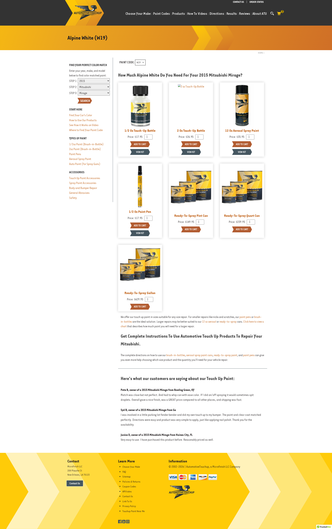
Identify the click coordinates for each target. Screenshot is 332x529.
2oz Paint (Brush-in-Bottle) (85, 149)
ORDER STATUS (257, 2)
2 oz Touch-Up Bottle (191, 130)
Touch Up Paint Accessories (84, 178)
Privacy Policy (129, 506)
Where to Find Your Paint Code (86, 130)
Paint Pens (75, 154)
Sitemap (126, 476)
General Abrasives (79, 192)
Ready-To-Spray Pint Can (191, 215)
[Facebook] (120, 521)
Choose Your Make (131, 466)
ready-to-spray (228, 321)
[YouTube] (124, 521)
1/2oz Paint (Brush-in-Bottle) (86, 144)
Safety (73, 197)
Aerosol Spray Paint (80, 159)
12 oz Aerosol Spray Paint (242, 130)
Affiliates (127, 491)
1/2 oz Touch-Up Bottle (139, 130)
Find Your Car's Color (80, 115)
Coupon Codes (129, 486)
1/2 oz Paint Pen (140, 212)
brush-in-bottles (175, 355)
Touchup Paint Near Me (133, 511)
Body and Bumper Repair (83, 188)
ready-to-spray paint (225, 355)
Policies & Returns (131, 481)
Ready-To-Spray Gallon (139, 293)
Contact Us (75, 483)
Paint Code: (127, 62)
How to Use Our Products (83, 120)
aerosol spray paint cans (199, 355)
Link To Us (127, 501)
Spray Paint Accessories (82, 183)
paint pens (245, 317)
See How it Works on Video (83, 125)
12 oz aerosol (209, 321)
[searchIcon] (272, 13)
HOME (260, 53)
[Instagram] (128, 521)
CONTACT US (238, 2)
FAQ (124, 471)
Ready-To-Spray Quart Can (242, 215)
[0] (278, 15)
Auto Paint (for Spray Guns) (84, 164)
